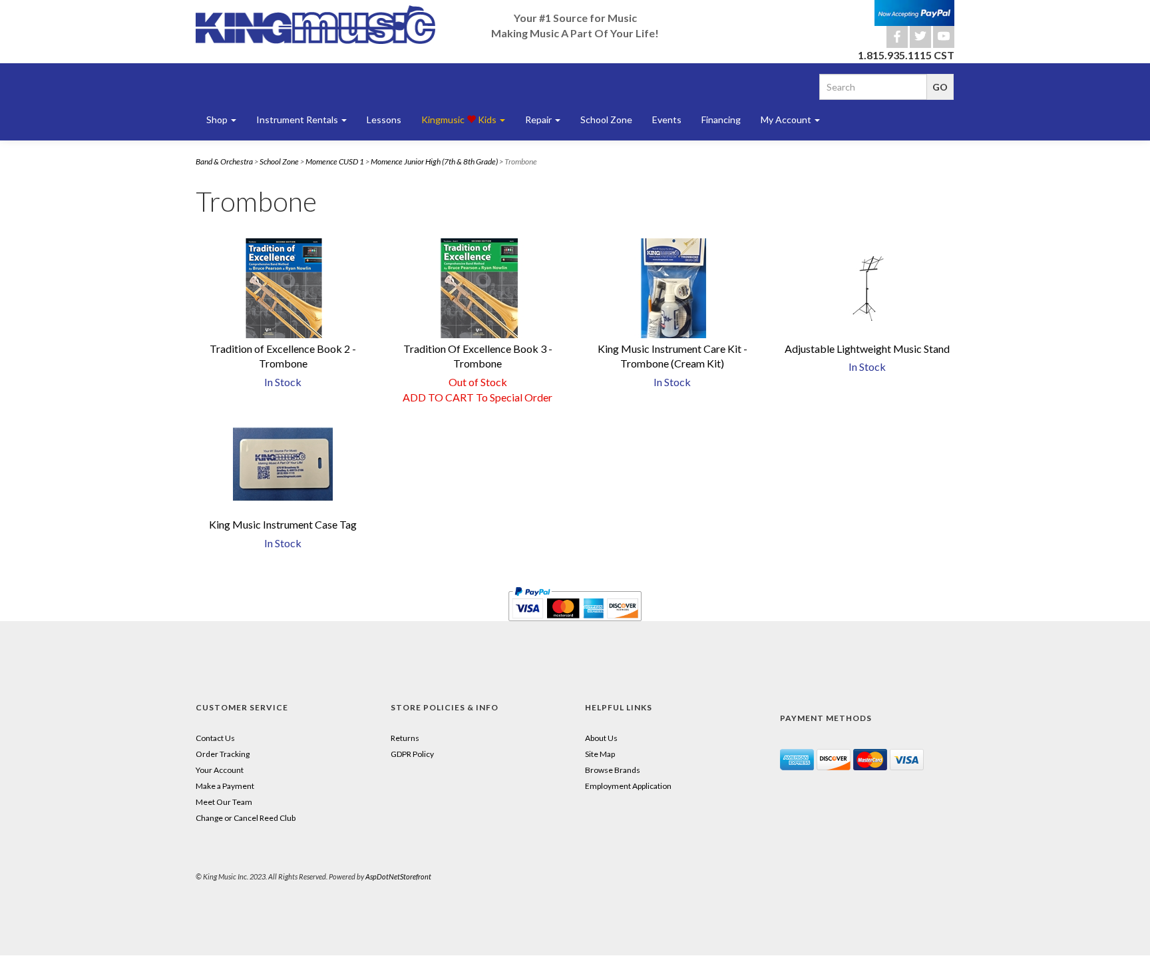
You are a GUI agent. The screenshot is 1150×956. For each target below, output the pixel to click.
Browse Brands (612, 770)
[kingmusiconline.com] (315, 24)
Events (666, 119)
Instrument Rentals (298, 119)
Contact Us (215, 738)
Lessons (384, 119)
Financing (721, 119)
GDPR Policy (412, 754)
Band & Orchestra (224, 161)
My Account (787, 119)
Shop (218, 119)
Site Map (600, 754)
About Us (601, 738)
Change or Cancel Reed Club (245, 818)
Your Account (220, 770)
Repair (539, 119)
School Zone (606, 119)
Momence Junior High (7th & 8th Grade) (434, 161)
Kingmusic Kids (459, 119)
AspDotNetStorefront (398, 876)
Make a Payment (225, 786)
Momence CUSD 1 (334, 161)
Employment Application (628, 786)
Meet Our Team (224, 802)
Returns (405, 738)
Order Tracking (223, 754)
